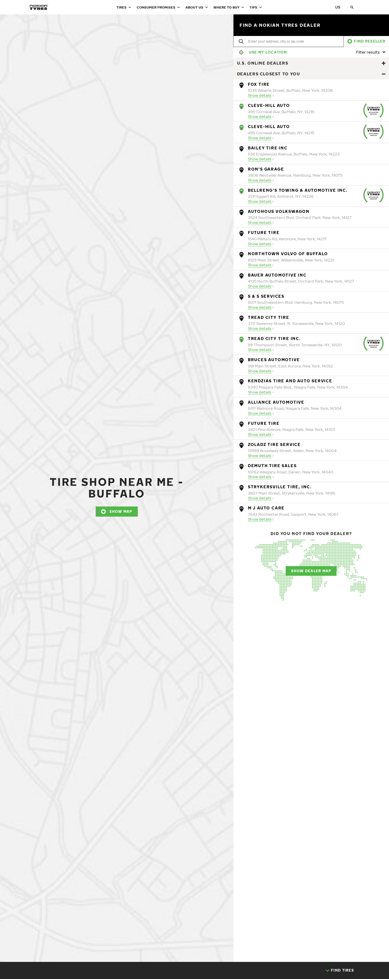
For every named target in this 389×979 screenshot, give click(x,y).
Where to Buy (226, 7)
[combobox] (248, 41)
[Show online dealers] (383, 63)
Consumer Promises (156, 7)
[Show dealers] (383, 74)
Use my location (268, 52)
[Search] (352, 7)
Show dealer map (311, 571)
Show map (120, 511)
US (337, 7)
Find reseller (369, 41)
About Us (194, 7)
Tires (121, 7)
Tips (253, 7)
